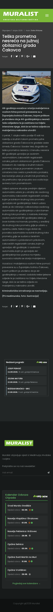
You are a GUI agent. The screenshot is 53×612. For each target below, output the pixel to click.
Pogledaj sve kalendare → (26, 583)
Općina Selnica (15, 544)
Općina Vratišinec (17, 570)
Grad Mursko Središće (19, 505)
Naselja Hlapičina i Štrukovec (23, 518)
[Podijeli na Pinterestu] (22, 56)
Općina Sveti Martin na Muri (22, 557)
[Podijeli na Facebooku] (11, 56)
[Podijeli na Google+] (28, 56)
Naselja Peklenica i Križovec (22, 531)
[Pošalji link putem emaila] (34, 56)
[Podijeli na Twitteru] (17, 56)
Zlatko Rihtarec (36, 30)
